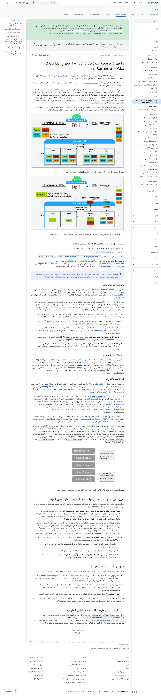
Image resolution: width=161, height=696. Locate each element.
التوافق (107, 14)
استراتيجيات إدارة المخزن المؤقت (74, 623)
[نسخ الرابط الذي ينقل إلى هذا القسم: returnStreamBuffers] (101, 355)
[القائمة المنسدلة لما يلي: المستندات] (133, 2)
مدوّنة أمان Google (80, 672)
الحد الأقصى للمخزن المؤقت (79, 344)
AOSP (122, 55)
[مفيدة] (35, 55)
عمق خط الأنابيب (90, 83)
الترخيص (97, 691)
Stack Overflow (37, 675)
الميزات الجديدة (154, 14)
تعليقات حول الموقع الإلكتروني (75, 691)
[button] (148, 35)
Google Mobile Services (35, 672)
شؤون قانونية (106, 691)
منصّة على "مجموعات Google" (77, 675)
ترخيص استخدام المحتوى (75, 642)
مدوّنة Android (81, 668)
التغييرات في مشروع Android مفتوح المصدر (64, 33)
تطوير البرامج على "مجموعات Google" (74, 679)
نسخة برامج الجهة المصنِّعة (122, 675)
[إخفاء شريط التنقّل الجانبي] (134, 692)
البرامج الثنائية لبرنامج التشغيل (120, 679)
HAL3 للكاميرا (62, 76)
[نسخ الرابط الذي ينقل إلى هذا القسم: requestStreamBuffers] (99, 285)
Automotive (78, 14)
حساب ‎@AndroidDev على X (77, 665)
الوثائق (156, 9)
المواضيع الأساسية (121, 14)
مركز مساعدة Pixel (37, 665)
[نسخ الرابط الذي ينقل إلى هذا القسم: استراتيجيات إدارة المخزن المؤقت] (89, 566)
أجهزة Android (94, 14)
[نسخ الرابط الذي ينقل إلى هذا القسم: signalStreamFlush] (104, 379)
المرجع (66, 14)
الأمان (133, 14)
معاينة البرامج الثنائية (123, 672)
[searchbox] (146, 21)
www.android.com (36, 668)
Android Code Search (119, 3)
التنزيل (127, 668)
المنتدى (114, 691)
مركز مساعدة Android (36, 661)
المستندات (139, 3)
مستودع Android (123, 661)
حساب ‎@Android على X (78, 661)
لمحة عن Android (123, 691)
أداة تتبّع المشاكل (38, 679)
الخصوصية (89, 691)
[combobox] (48, 3)
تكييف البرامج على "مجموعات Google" (74, 682)
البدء (142, 14)
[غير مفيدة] (32, 55)
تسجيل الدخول (7, 3)
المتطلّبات (126, 665)
